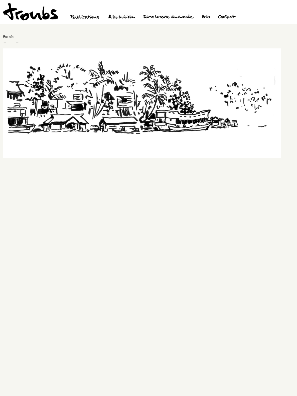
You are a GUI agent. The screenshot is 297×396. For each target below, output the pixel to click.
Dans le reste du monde (168, 17)
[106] (142, 156)
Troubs (30, 12)
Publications (86, 17)
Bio (206, 17)
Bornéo (9, 36)
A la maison (122, 17)
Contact (227, 17)
